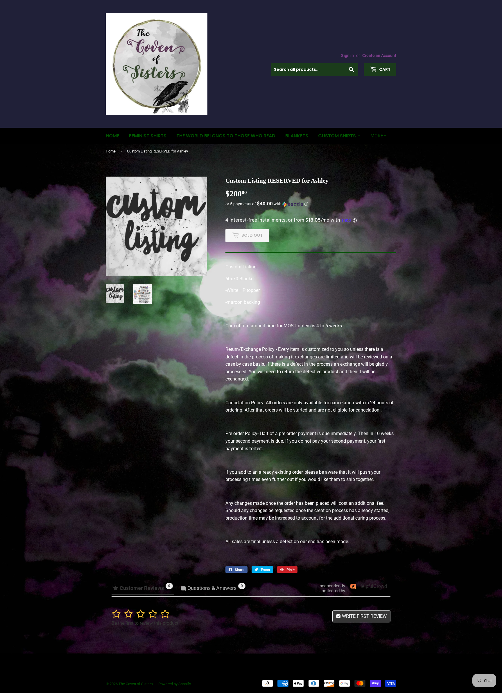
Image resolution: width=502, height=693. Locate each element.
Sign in (347, 55)
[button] (310, 204)
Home (112, 135)
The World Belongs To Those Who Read (225, 135)
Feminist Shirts (147, 135)
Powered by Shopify (174, 684)
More (376, 136)
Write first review (364, 616)
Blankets (296, 135)
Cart (384, 69)
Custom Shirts (337, 135)
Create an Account (379, 55)
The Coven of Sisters (136, 684)
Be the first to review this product (145, 623)
